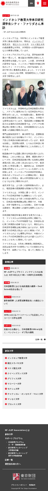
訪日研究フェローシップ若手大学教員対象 (17, 454)
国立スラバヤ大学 (21, 44)
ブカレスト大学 (14, 404)
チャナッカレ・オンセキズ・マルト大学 (25, 394)
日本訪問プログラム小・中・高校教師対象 (17, 443)
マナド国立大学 (38, 44)
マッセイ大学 (13, 399)
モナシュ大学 (13, 389)
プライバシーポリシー (19, 485)
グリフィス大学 (14, 378)
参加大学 (9, 434)
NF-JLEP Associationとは (17, 430)
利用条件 (32, 485)
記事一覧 (39, 339)
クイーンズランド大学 (17, 373)
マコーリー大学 (14, 384)
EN (31, 3)
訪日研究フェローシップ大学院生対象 (17, 449)
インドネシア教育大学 (17, 358)
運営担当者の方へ (13, 464)
